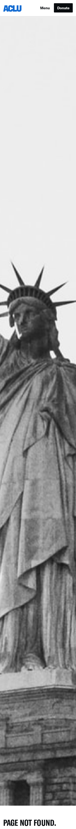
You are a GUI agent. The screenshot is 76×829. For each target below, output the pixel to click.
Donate (63, 8)
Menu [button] (45, 8)
